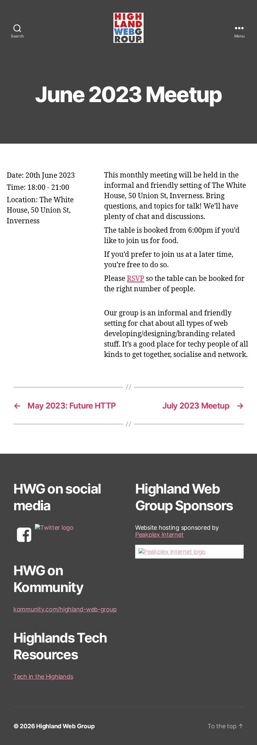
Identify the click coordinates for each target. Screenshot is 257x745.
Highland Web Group (65, 726)
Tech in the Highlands (43, 676)
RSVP (135, 278)
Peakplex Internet (159, 534)
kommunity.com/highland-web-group (64, 609)
